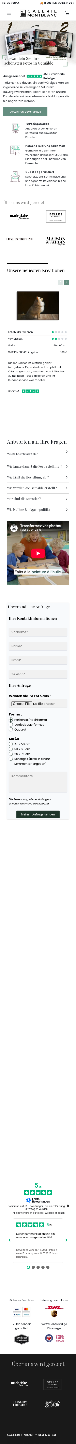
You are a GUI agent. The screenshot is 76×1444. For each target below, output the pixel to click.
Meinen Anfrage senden (38, 814)
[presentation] (9, 44)
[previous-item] (60, 282)
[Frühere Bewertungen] (10, 1240)
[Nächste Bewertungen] (66, 1240)
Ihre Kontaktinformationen (33, 618)
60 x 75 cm (22, 754)
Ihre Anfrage (20, 685)
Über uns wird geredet (23, 202)
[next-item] (66, 282)
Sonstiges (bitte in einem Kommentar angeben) (32, 761)
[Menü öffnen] (13, 13)
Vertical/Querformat (29, 725)
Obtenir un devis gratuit (25, 112)
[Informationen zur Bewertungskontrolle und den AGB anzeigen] (68, 1205)
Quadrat (20, 729)
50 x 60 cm (22, 749)
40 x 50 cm (22, 744)
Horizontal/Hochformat (30, 720)
